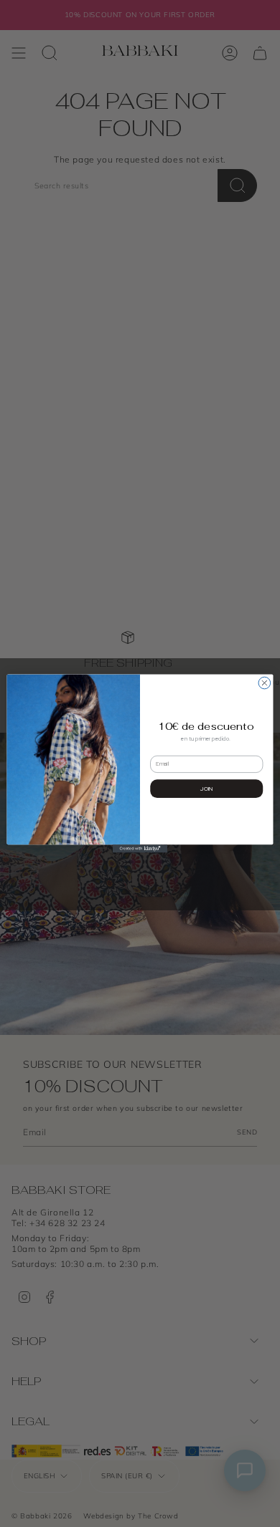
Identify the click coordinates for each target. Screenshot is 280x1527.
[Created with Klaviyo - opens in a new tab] (140, 848)
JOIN (206, 788)
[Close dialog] (264, 683)
